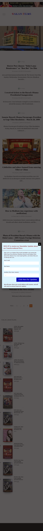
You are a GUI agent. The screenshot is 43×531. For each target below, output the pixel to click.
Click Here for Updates (27, 280)
